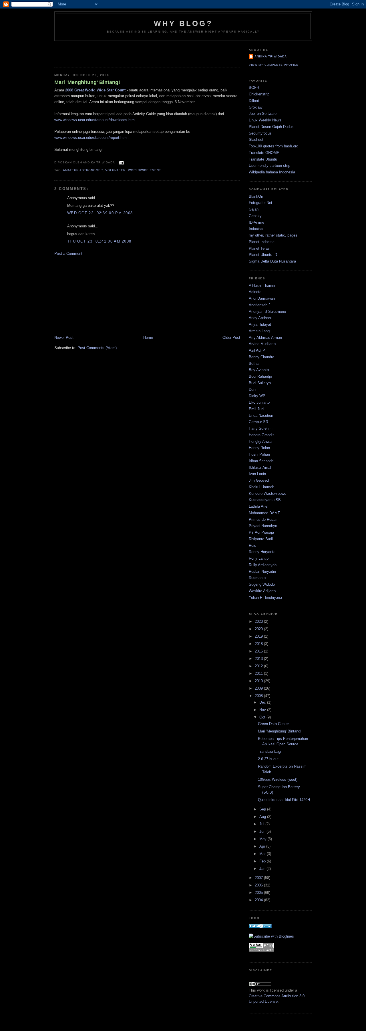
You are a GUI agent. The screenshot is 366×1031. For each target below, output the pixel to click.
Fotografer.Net (260, 203)
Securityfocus (260, 133)
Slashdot (256, 139)
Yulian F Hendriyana (265, 597)
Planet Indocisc (261, 242)
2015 (259, 651)
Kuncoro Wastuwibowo (267, 493)
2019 (259, 636)
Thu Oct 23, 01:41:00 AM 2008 (99, 241)
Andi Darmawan (262, 298)
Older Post (231, 337)
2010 (259, 681)
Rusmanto (257, 578)
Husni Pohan (259, 454)
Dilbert (254, 101)
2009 (259, 688)
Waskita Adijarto (262, 591)
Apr (262, 846)
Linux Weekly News (265, 120)
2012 (259, 666)
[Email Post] (120, 162)
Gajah (253, 209)
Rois (252, 545)
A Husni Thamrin (262, 285)
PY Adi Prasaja (261, 532)
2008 (259, 696)
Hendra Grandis (261, 435)
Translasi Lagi (269, 751)
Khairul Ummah (261, 487)
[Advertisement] (87, 52)
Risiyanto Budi (261, 539)
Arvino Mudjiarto (262, 344)
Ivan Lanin (257, 474)
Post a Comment (68, 253)
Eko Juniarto (259, 402)
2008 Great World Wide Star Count (95, 90)
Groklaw (255, 107)
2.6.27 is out (268, 759)
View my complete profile (274, 64)
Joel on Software (263, 113)
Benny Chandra (261, 357)
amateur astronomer (83, 170)
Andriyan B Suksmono (267, 311)
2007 (259, 878)
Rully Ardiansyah (263, 565)
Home (148, 337)
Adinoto (255, 292)
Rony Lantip (258, 558)
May (263, 839)
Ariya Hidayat (260, 324)
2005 (259, 892)
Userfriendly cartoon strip (269, 165)
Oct (262, 717)
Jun (262, 831)
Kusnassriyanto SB (265, 500)
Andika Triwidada (270, 56)
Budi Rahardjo (260, 376)
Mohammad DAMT (264, 513)
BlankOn (256, 196)
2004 (259, 900)
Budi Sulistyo (260, 383)
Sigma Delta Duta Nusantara (272, 261)
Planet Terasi (259, 248)
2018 (259, 644)
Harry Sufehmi (260, 428)
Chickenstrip (259, 94)
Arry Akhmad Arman (265, 337)
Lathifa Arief (258, 506)
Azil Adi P (257, 350)
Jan (262, 868)
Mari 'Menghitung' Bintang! (87, 82)
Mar (263, 854)
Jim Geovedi (259, 480)
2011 (259, 673)
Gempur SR (258, 422)
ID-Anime (256, 222)
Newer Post (63, 337)
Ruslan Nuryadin (262, 571)
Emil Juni (256, 409)
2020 (259, 629)
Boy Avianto (259, 370)
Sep (263, 809)
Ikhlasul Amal (260, 467)
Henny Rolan (259, 448)
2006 (259, 885)
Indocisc (256, 229)
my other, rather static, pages (273, 235)
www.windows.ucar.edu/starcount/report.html (91, 137)
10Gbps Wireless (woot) (277, 779)
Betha (253, 363)
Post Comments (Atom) (97, 348)
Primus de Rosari (263, 519)
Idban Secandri (261, 461)
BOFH (254, 87)
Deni (252, 389)
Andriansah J (259, 305)
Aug (263, 816)
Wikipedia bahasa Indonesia (272, 172)
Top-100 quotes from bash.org (273, 146)
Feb (263, 861)
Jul (262, 824)
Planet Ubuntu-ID (263, 255)
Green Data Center (273, 724)
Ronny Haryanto (262, 552)
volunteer (115, 170)
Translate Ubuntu (263, 159)
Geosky (255, 216)
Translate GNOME (264, 153)
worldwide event (144, 170)
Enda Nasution (261, 415)
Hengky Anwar (260, 441)
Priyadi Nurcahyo (263, 526)
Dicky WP (257, 396)
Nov (263, 710)
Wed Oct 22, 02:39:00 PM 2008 (100, 213)
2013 (259, 658)
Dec (263, 702)
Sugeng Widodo (262, 584)
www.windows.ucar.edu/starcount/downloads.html (95, 120)
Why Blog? (183, 23)
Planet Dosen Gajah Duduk (271, 127)
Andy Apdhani (260, 318)
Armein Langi (259, 331)
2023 (259, 621)
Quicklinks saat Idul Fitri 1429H (284, 800)
